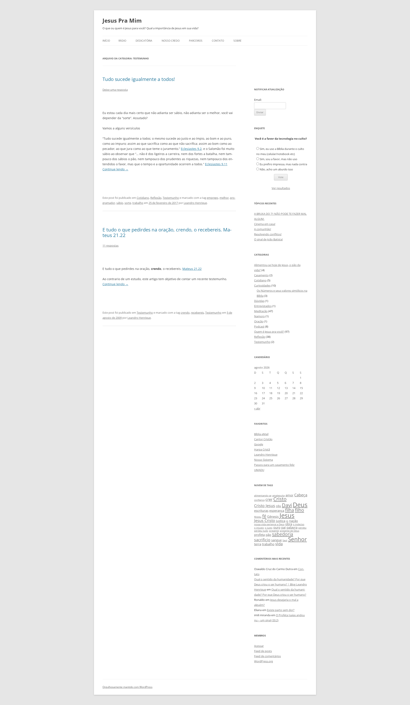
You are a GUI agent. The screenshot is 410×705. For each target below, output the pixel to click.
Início (106, 40)
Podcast (259, 326)
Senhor (297, 539)
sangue (276, 540)
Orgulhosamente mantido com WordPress (127, 687)
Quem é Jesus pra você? (269, 331)
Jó (287, 521)
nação (293, 521)
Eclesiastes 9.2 (191, 149)
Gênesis (273, 516)
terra (257, 544)
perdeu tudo (261, 530)
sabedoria (282, 534)
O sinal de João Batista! (268, 239)
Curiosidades (262, 285)
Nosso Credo (171, 40)
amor (289, 495)
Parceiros (195, 40)
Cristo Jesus (264, 505)
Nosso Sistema (263, 460)
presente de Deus (289, 530)
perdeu (302, 527)
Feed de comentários (267, 656)
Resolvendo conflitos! (267, 234)
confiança (259, 500)
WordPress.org (263, 661)
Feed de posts (263, 651)
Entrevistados (263, 306)
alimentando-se (262, 495)
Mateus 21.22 (192, 269)
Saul (285, 540)
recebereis (197, 312)
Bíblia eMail (261, 434)
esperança (276, 510)
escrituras (261, 510)
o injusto (259, 527)
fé (264, 516)
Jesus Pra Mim (122, 20)
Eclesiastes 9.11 (216, 164)
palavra (292, 527)
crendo (185, 312)
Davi (287, 505)
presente (274, 530)
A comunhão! (262, 229)
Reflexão (155, 198)
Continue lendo (115, 169)
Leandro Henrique (195, 203)
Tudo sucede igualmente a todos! (138, 79)
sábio (119, 203)
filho (299, 510)
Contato (218, 40)
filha (289, 510)
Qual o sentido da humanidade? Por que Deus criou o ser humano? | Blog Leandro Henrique (280, 584)
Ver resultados (281, 188)
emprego (212, 198)
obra (288, 524)
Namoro (259, 316)
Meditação (261, 311)
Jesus (287, 515)
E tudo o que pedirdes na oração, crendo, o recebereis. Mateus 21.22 (166, 232)
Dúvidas (259, 301)
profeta (259, 534)
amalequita (278, 495)
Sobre (237, 40)
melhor (224, 198)
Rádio (122, 40)
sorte (127, 203)
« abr (257, 408)
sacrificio (262, 539)
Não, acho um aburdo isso (276, 169)
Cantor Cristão (263, 439)
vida (279, 543)
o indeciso (298, 524)
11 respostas (110, 245)
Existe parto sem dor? (280, 610)
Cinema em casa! (264, 224)
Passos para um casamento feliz (274, 465)
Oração (258, 321)
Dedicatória (144, 40)
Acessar (259, 646)
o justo (268, 527)
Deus (300, 504)
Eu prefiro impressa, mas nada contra (283, 164)
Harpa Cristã (262, 449)
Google (258, 444)
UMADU (259, 470)
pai (283, 527)
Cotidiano (143, 198)
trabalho (137, 203)
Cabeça (300, 494)
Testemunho (171, 198)
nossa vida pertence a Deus (269, 524)
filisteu (257, 516)
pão (268, 534)
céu (278, 506)
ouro (276, 527)
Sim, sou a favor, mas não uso (278, 159)
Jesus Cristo (264, 520)
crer (268, 499)
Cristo (280, 499)
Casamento (261, 275)
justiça (280, 521)
